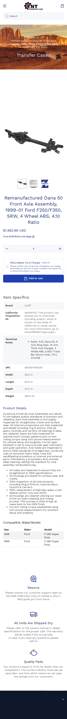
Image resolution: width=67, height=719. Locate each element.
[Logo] (33, 6)
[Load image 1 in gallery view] (22, 184)
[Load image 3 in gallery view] (45, 184)
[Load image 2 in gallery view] (33, 184)
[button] (62, 5)
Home (31, 37)
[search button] (6, 16)
